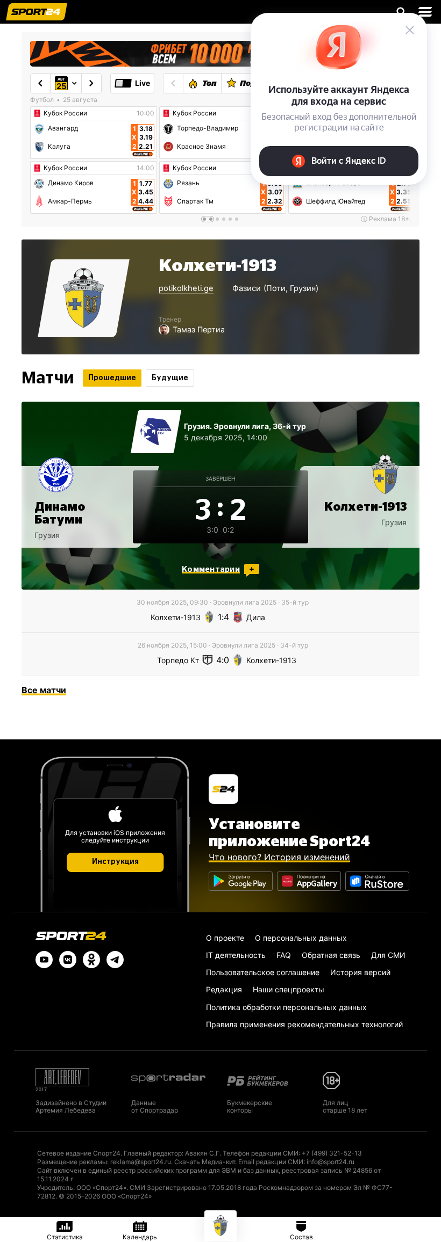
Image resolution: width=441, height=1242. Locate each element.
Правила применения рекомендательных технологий (304, 1024)
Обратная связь (331, 955)
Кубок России (65, 113)
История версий (360, 972)
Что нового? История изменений (279, 857)
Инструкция (115, 862)
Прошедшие (112, 378)
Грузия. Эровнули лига (226, 426)
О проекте (225, 937)
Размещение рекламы (72, 1162)
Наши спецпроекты (288, 989)
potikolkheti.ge (186, 288)
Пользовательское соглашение (262, 972)
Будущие (170, 378)
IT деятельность (236, 955)
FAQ (283, 955)
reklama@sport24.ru (140, 1162)
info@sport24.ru (330, 1162)
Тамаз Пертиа (199, 329)
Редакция (224, 989)
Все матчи (44, 690)
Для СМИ (388, 955)
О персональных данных (301, 937)
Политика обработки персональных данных (286, 1007)
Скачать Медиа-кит (204, 1162)
